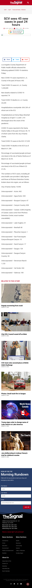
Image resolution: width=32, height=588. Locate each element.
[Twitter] (14, 583)
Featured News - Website (19, 9)
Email (2, 499)
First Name (4, 486)
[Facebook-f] (11, 583)
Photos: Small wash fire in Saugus (13, 394)
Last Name (4, 492)
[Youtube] (21, 583)
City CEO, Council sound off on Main (14, 334)
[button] (4, 2)
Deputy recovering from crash (12, 306)
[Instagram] (17, 583)
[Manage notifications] (27, 584)
